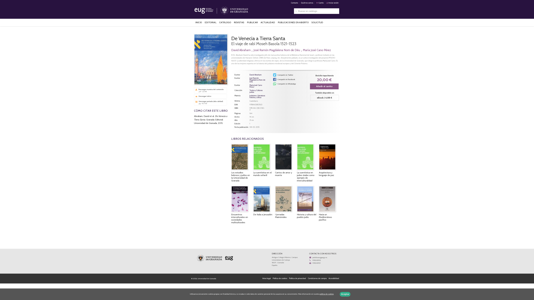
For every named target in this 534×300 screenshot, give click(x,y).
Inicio (198, 22)
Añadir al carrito (324, 86)
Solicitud (317, 22)
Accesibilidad (334, 278)
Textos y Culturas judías (256, 91)
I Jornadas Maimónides (281, 215)
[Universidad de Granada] (234, 10)
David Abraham (241, 50)
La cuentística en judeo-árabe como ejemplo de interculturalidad (305, 176)
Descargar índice (205, 96)
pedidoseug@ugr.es (319, 257)
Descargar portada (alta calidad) (211, 102)
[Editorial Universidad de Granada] (207, 10)
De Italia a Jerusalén (262, 214)
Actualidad (268, 22)
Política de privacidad (297, 278)
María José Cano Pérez (317, 50)
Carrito (321, 3)
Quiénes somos (307, 3)
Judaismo (253, 96)
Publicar (252, 22)
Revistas (239, 22)
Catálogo (225, 22)
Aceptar (345, 294)
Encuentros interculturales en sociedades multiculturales (239, 218)
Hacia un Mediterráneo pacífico (325, 217)
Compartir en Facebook (286, 79)
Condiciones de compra (317, 278)
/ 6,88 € (324, 97)
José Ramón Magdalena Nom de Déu (277, 50)
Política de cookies (280, 278)
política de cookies (327, 294)
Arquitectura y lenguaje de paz (326, 174)
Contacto (294, 3)
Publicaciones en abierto (293, 22)
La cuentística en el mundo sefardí (262, 174)
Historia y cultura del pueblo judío (306, 215)
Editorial (210, 22)
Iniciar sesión (333, 3)
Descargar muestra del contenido (211, 90)
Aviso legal (266, 278)
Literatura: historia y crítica (257, 96)
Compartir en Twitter (285, 75)
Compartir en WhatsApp (286, 84)
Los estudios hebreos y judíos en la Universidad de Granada (240, 176)
